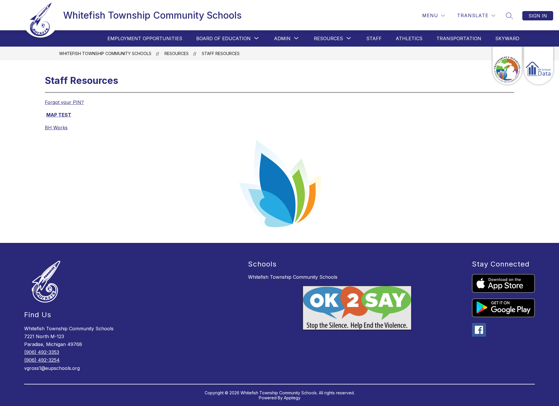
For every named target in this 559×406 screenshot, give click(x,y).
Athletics (409, 38)
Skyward (507, 38)
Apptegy (292, 397)
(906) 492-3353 (41, 352)
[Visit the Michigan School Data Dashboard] (538, 65)
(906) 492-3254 (42, 360)
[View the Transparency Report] (507, 65)
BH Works (56, 127)
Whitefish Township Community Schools (105, 53)
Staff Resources (221, 53)
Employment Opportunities (144, 38)
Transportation (458, 38)
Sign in (537, 16)
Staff (374, 38)
